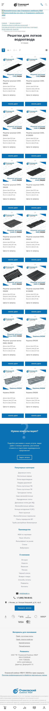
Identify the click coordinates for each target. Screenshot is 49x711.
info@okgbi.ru (24, 593)
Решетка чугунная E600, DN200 (12, 290)
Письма (24, 570)
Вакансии (24, 566)
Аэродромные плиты (24, 499)
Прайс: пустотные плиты (24, 636)
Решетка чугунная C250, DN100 (12, 82)
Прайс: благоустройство (24, 639)
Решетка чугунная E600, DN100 (35, 238)
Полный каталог (24, 646)
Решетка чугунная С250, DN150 (35, 82)
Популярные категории (24, 468)
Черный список (24, 573)
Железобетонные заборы (24, 506)
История (24, 560)
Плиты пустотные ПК (24, 489)
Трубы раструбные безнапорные (24, 523)
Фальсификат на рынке (24, 541)
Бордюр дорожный (25, 483)
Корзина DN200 (32, 392)
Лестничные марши (24, 476)
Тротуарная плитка (24, 493)
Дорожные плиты (24, 473)
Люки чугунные (24, 513)
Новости (24, 563)
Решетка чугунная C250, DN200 (12, 134)
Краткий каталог (24, 643)
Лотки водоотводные (24, 479)
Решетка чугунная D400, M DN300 (12, 238)
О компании (24, 555)
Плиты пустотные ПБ (24, 486)
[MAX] (38, 4)
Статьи (24, 544)
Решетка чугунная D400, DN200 (35, 186)
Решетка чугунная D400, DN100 (12, 186)
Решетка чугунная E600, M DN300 (35, 290)
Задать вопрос (24, 457)
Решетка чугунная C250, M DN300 (35, 134)
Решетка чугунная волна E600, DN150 (12, 342)
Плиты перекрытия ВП (24, 519)
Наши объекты (24, 538)
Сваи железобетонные (24, 496)
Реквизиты (24, 583)
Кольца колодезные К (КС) (24, 509)
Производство (24, 529)
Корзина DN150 (9, 392)
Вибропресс (24, 548)
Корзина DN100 (32, 341)
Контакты (24, 586)
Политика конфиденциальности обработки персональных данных (24, 675)
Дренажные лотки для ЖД (24, 503)
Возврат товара (24, 576)
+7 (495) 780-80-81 (24, 598)
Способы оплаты (24, 580)
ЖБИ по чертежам (24, 534)
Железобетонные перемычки (24, 516)
